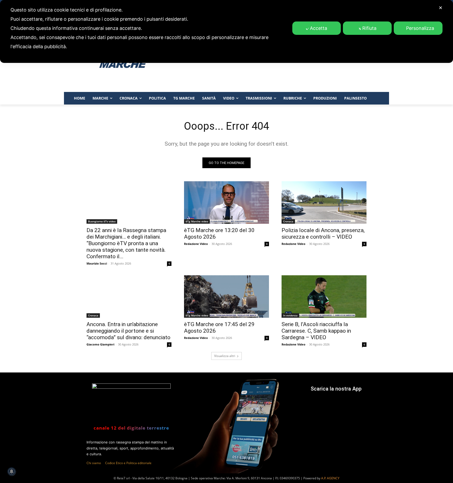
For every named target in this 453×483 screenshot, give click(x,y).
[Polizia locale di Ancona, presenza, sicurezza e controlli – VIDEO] (324, 202)
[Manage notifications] (11, 471)
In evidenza (290, 315)
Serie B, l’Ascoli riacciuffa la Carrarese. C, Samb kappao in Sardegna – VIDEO (316, 331)
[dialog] (226, 31)
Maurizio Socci (97, 263)
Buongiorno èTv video (102, 221)
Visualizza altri (224, 356)
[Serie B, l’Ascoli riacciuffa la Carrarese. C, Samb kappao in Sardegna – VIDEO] (324, 296)
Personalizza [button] (420, 28)
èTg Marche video (197, 221)
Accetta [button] (318, 28)
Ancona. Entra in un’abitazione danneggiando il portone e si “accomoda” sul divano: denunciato (128, 331)
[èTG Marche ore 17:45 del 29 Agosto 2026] (226, 296)
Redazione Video (196, 244)
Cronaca (288, 221)
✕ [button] (441, 7)
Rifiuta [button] (369, 28)
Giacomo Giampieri (100, 344)
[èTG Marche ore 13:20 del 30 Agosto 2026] (226, 202)
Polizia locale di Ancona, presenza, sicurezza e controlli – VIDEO (323, 233)
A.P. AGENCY (330, 478)
